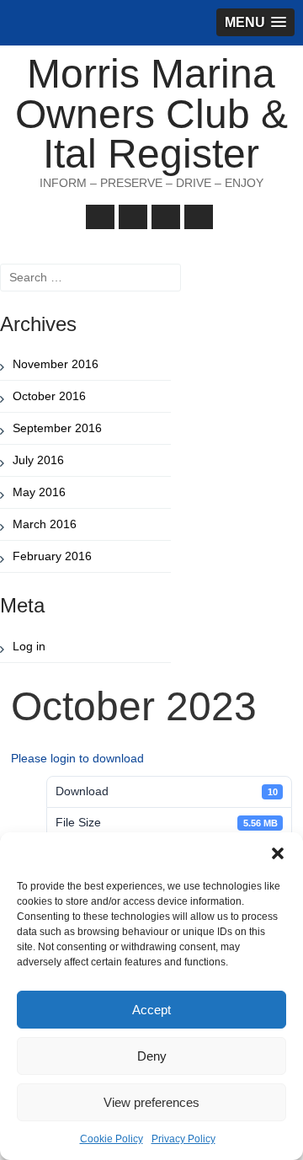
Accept (151, 1009)
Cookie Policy (111, 1139)
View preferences (151, 1102)
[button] (277, 853)
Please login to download (77, 758)
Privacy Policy (183, 1139)
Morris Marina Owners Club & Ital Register (151, 113)
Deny (152, 1056)
